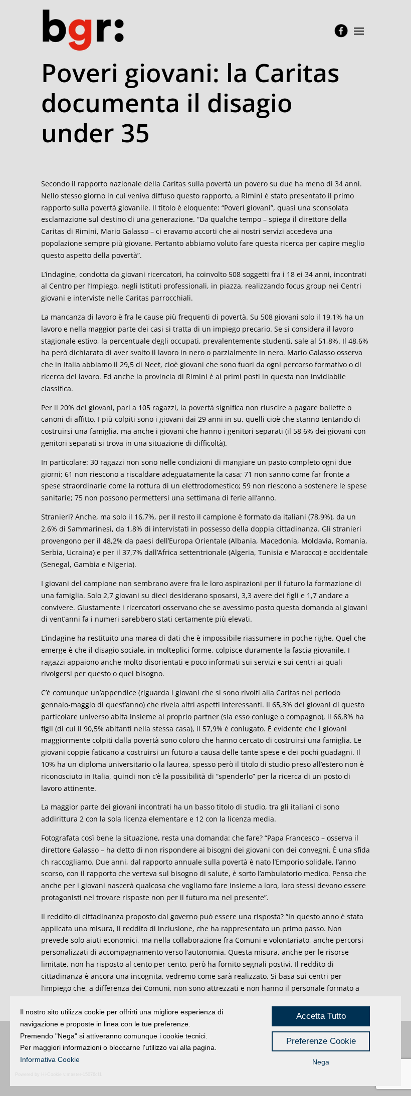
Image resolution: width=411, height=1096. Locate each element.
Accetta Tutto (321, 1016)
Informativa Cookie (50, 1059)
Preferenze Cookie (321, 1041)
